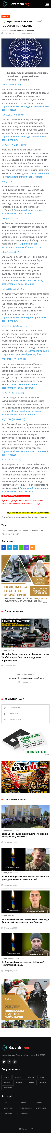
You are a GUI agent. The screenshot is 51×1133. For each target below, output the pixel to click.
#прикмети (8, 1088)
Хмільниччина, (14, 873)
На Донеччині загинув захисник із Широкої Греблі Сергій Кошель (22, 963)
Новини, (4, 650)
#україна (7, 1082)
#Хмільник (19, 1082)
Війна (22, 873)
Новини (23, 1103)
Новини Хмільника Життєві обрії (20, 30)
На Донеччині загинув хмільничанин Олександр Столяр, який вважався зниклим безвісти (25, 920)
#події (42, 1077)
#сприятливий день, (9, 531)
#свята (6, 1077)
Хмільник (24, 1113)
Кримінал (8, 1113)
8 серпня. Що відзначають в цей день (25, 678)
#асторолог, (24, 531)
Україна (11, 650)
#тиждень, (34, 531)
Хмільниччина (13, 830)
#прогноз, (5, 534)
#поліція (43, 1082)
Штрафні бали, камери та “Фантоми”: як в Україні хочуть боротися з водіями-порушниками (25, 657)
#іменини (30, 1077)
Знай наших (41, 1108)
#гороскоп (14, 534)
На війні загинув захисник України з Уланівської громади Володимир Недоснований (25, 878)
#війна (31, 1082)
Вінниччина (8, 1108)
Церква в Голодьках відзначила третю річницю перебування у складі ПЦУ (24, 835)
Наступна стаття (24, 674)
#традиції (18, 1077)
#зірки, (42, 531)
